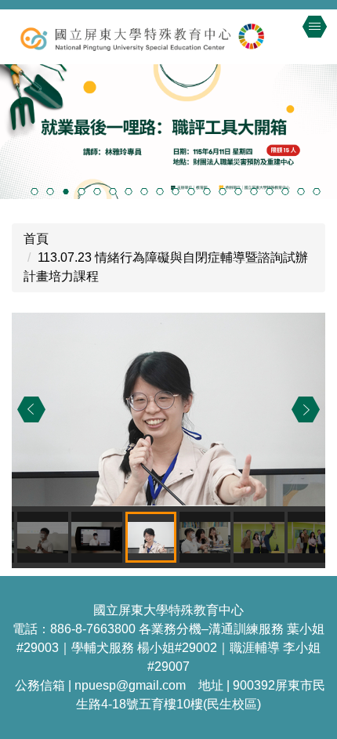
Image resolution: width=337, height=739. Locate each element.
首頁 (36, 238)
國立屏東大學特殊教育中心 (168, 610)
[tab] (34, 191)
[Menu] (314, 26)
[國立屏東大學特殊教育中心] (168, 36)
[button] (31, 409)
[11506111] (168, 131)
